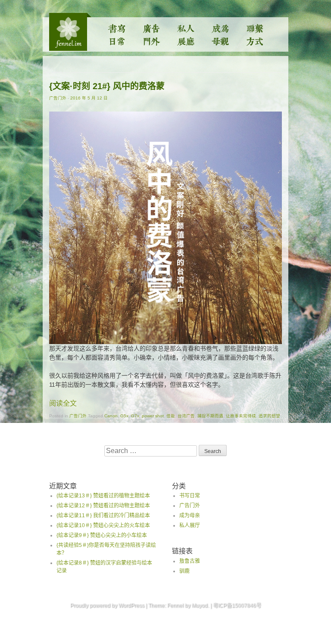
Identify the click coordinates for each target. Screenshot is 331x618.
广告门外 (151, 34)
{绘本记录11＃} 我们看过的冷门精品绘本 (103, 515)
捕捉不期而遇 (210, 415)
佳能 (170, 415)
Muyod (200, 605)
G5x (124, 415)
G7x (135, 415)
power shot (153, 415)
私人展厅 (186, 34)
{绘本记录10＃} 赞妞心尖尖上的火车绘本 (103, 525)
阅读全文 (63, 403)
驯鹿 (184, 571)
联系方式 (255, 34)
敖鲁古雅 (189, 561)
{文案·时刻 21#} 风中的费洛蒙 (107, 86)
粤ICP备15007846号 (237, 605)
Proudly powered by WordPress (107, 605)
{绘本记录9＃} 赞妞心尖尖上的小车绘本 (101, 535)
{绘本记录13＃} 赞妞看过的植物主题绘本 (103, 496)
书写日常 (117, 34)
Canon (111, 415)
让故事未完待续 (241, 415)
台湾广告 (186, 415)
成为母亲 (220, 34)
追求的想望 (269, 415)
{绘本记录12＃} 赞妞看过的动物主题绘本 (103, 506)
